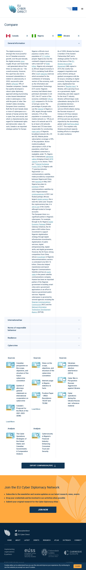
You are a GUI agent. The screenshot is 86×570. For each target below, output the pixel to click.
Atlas (56, 540)
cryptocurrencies (38, 194)
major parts (36, 132)
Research (47, 540)
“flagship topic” (70, 86)
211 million (46, 56)
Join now (43, 509)
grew (23, 61)
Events (36, 540)
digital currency (42, 199)
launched (38, 182)
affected (15, 84)
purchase (35, 187)
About (17, 540)
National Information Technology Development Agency (41, 309)
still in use (35, 207)
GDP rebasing (42, 74)
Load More (10, 422)
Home (9, 540)
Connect (78, 540)
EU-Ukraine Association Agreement (66, 63)
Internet (40, 109)
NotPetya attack (73, 124)
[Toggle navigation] (82, 9)
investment (41, 257)
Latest (27, 540)
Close (77, 566)
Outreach (67, 540)
